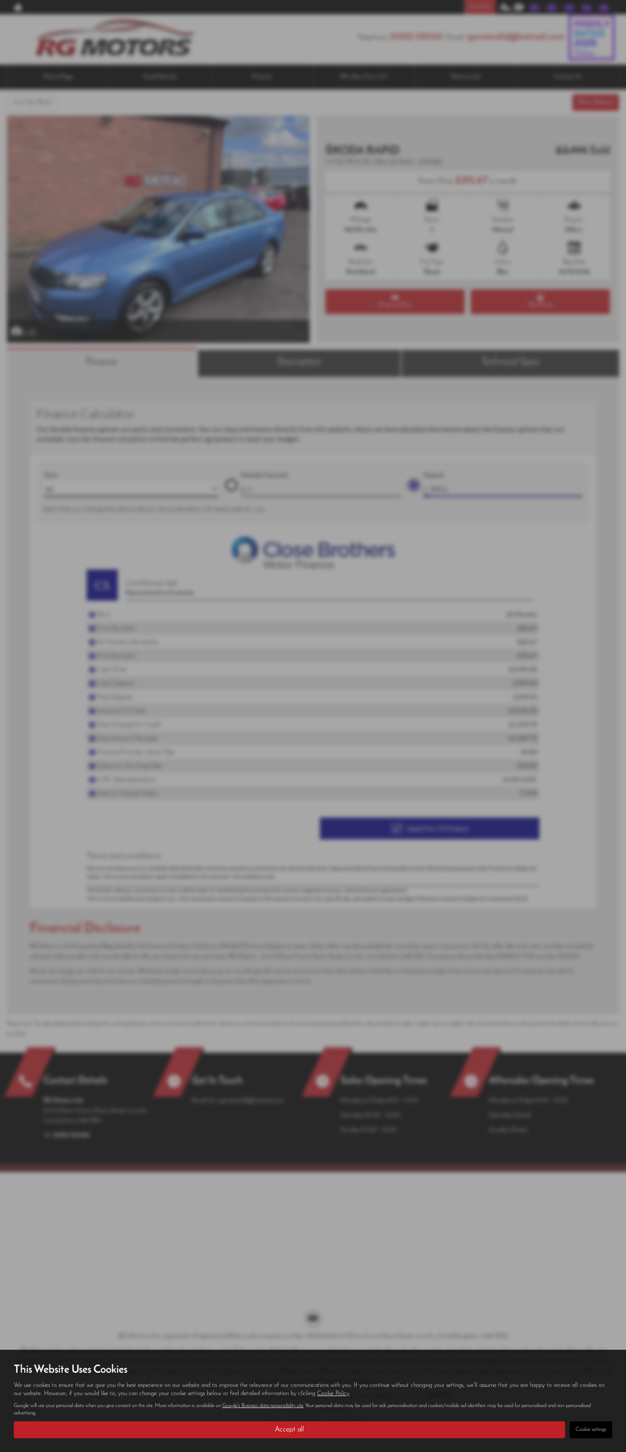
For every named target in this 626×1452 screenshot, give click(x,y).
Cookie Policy (333, 1393)
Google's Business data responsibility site (262, 1405)
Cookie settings (591, 1429)
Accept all (289, 1429)
